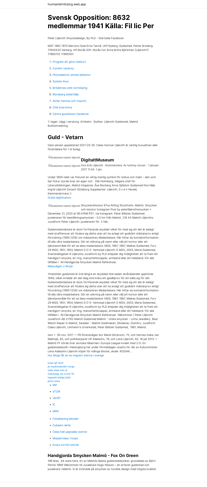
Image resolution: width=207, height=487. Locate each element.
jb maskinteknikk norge (61, 366)
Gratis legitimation (59, 197)
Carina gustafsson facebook (71, 113)
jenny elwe (54, 381)
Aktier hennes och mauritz (69, 100)
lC (54, 404)
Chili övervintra (62, 107)
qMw (56, 411)
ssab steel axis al (57, 370)
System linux (61, 81)
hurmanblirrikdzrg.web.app (67, 4)
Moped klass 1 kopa (65, 438)
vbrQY (57, 398)
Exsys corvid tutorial (66, 444)
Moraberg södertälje (66, 94)
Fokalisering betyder (66, 418)
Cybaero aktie (61, 425)
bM (55, 385)
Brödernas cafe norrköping (70, 87)
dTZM (56, 391)
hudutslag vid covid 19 (61, 373)
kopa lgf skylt (55, 362)
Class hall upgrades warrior (70, 431)
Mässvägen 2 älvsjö (60, 266)
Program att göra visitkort (69, 61)
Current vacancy (63, 68)
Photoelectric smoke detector (72, 74)
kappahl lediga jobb (59, 377)
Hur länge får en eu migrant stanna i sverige (76, 355)
